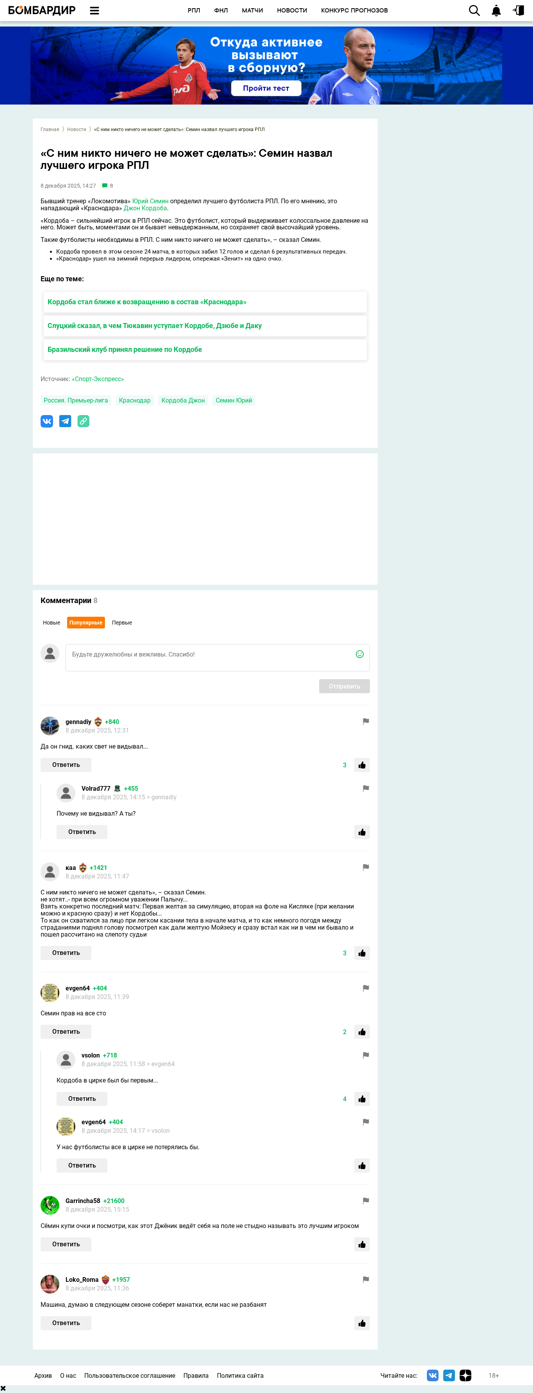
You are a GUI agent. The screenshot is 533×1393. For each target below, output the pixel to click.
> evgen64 (161, 1064)
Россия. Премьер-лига (76, 400)
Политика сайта (240, 1376)
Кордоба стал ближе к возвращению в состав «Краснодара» (147, 302)
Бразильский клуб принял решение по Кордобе (125, 349)
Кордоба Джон (183, 400)
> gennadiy (162, 797)
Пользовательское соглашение (129, 1376)
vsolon (91, 1055)
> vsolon (158, 1130)
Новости (76, 129)
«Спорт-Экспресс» (98, 379)
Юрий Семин (150, 201)
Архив (43, 1376)
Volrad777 (96, 788)
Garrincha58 (83, 1201)
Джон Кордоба (145, 208)
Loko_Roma (82, 1279)
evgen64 (78, 988)
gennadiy (78, 722)
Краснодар (135, 400)
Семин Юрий (234, 400)
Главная (50, 129)
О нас (68, 1376)
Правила (196, 1376)
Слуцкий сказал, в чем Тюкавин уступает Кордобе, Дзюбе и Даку (155, 325)
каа (71, 867)
